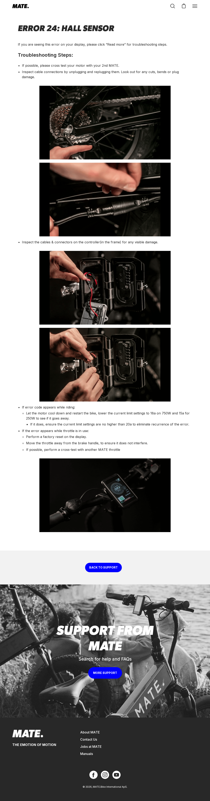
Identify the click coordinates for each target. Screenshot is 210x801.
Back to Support (103, 567)
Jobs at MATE (91, 747)
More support (105, 673)
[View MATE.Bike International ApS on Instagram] (105, 775)
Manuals (86, 754)
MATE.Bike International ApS (110, 786)
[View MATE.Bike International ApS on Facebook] (93, 775)
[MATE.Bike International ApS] (20, 6)
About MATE (90, 732)
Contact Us (88, 739)
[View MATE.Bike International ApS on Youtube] (116, 775)
